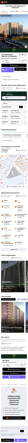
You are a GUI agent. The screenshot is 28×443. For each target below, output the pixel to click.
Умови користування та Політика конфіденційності (11, 427)
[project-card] (12, 317)
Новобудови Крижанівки (12, 384)
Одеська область (5, 58)
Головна (3, 384)
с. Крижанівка (13, 58)
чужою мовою (5, 430)
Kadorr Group (9, 94)
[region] (14, 171)
